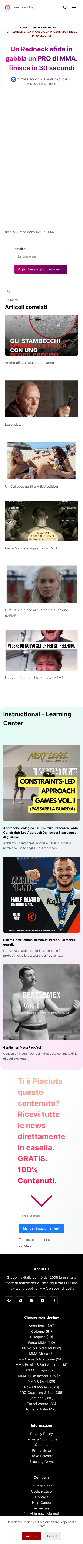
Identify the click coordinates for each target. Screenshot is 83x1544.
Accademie (38, 1326)
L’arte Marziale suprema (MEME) (31, 548)
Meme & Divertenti (43, 83)
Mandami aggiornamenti (41, 1228)
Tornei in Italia (36, 1409)
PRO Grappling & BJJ (36, 1392)
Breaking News (42, 1461)
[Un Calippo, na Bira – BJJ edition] (41, 459)
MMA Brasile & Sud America (38, 1365)
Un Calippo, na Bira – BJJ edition (31, 486)
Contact (41, 1497)
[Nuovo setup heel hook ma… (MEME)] (41, 650)
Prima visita (41, 1450)
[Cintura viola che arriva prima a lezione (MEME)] (41, 582)
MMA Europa (36, 1370)
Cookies (41, 1445)
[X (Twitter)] (20, 1300)
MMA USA (36, 1381)
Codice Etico (41, 1491)
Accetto (31, 1536)
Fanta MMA (37, 1342)
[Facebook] (9, 1300)
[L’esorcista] (41, 397)
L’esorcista (13, 424)
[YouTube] (43, 1300)
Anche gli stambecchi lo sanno (29, 362)
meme (13, 300)
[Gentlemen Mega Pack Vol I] (41, 1002)
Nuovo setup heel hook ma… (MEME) (35, 677)
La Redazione (41, 1486)
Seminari (36, 1398)
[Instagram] (31, 1300)
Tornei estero (37, 1404)
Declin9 (52, 1536)
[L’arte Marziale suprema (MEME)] (41, 521)
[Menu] (75, 7)
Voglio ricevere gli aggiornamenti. (41, 269)
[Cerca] (65, 7)
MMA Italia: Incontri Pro (37, 1376)
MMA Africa (38, 1353)
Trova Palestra (41, 1456)
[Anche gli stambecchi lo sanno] (41, 335)
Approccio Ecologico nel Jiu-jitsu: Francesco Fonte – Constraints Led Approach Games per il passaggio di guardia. (41, 832)
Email (19, 249)
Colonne (38, 1331)
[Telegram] (54, 1300)
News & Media (35, 1387)
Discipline (38, 1337)
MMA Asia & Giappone (37, 1359)
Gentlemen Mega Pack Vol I (23, 1047)
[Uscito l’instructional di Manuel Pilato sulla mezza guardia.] (41, 895)
